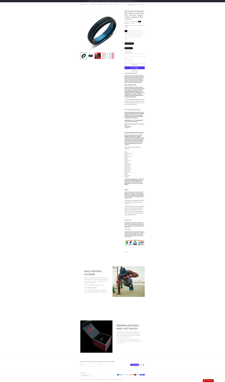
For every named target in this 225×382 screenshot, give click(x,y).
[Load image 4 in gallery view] (105, 55)
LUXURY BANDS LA (85, 379)
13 (126, 39)
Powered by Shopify (91, 379)
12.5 (138, 36)
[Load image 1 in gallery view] (83, 55)
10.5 (142, 33)
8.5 (126, 33)
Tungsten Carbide (129, 43)
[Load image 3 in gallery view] (97, 55)
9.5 (133, 33)
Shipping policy (114, 379)
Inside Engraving (128, 51)
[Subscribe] (100, 364)
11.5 (130, 36)
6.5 (129, 31)
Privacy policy (103, 379)
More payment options (134, 70)
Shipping (126, 23)
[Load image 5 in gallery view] (112, 55)
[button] (138, 4)
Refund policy (97, 379)
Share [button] (127, 252)
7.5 (137, 31)
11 (126, 36)
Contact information (121, 379)
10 (137, 33)
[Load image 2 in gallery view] (90, 55)
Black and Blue (129, 48)
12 (134, 36)
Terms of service (108, 379)
